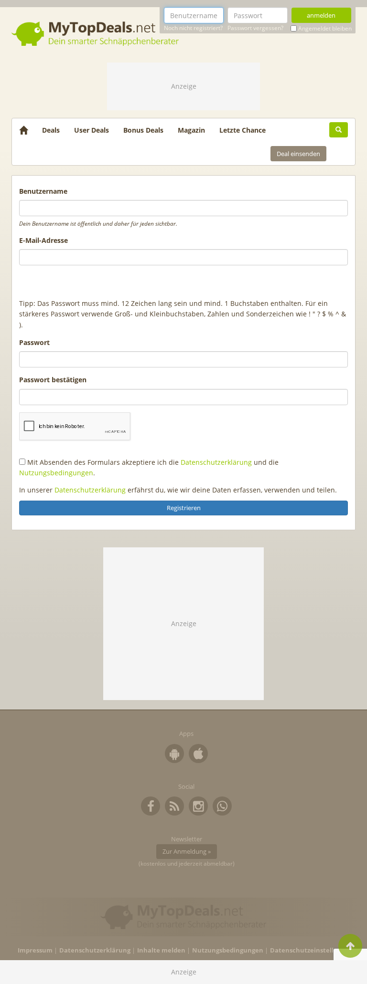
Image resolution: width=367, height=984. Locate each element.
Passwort (34, 342)
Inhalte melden (161, 950)
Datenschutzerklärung (216, 462)
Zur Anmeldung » (186, 851)
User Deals (91, 130)
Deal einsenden (298, 153)
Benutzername (43, 191)
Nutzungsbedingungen (56, 472)
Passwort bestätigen (52, 379)
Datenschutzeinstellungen (312, 950)
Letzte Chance (242, 130)
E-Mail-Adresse (43, 240)
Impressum (35, 950)
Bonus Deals (143, 130)
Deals (51, 130)
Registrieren (184, 507)
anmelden (321, 15)
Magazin (191, 130)
